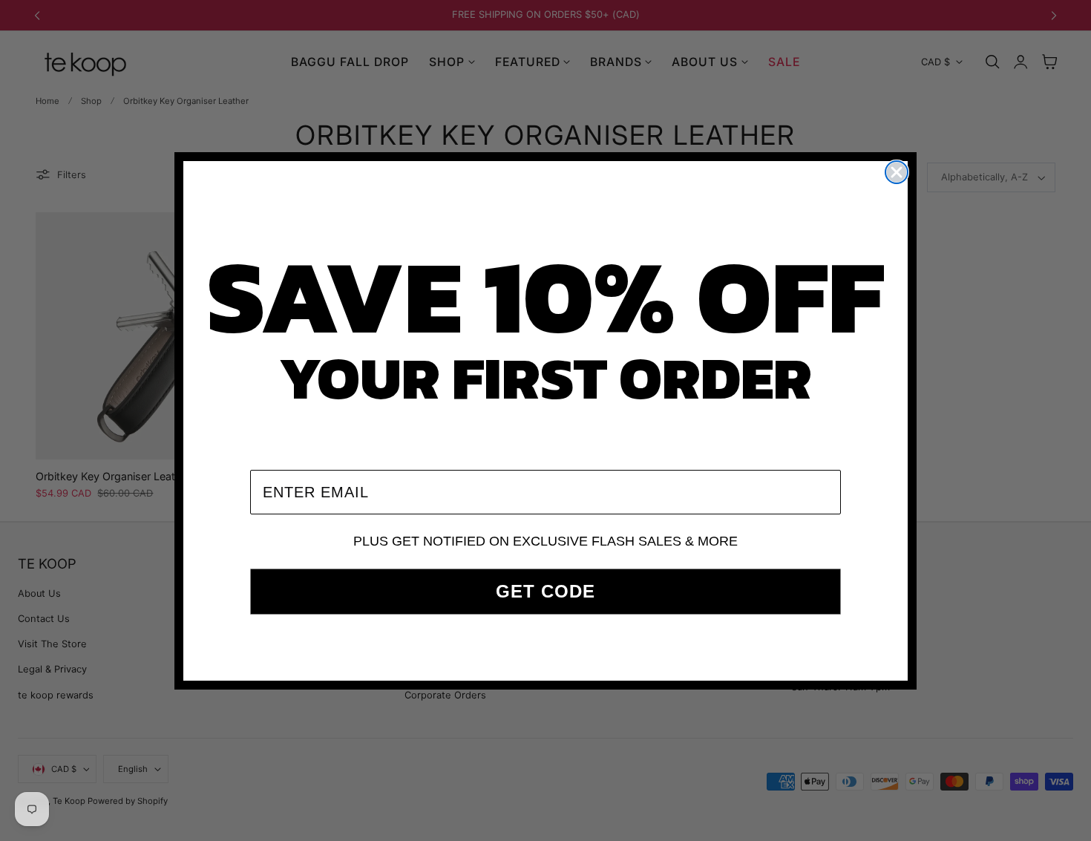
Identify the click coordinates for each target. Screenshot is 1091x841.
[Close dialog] (896, 172)
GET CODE (545, 591)
